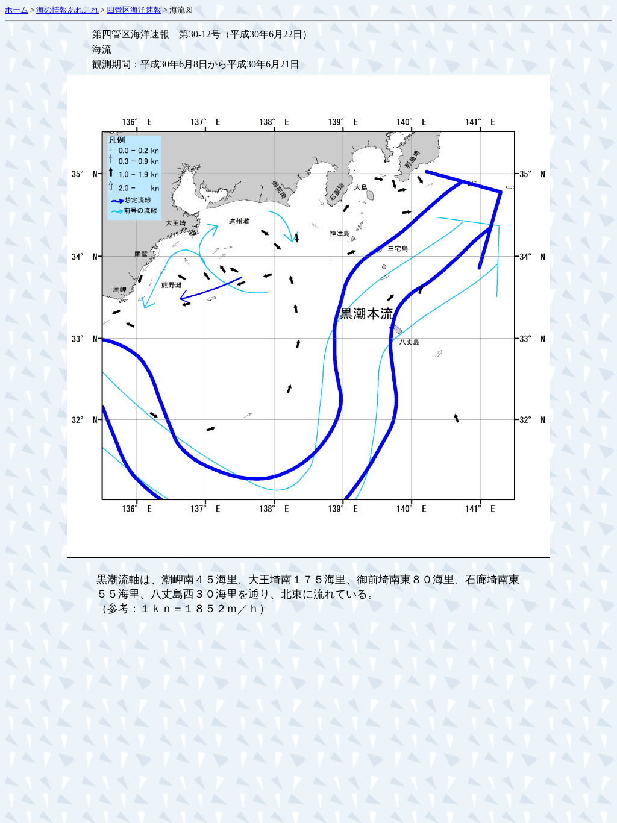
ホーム (16, 9)
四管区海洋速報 (134, 9)
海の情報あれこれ (67, 9)
